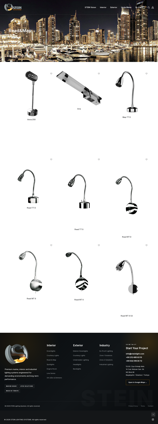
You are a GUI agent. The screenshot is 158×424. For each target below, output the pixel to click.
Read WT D (126, 237)
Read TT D (31, 208)
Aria (79, 109)
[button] (149, 7)
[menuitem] (90, 7)
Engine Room (52, 369)
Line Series (51, 373)
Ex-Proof (139, 7)
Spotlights (50, 364)
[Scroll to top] (153, 414)
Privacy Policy (133, 406)
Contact (150, 406)
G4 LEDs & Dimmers (54, 378)
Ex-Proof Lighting (106, 351)
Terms (143, 406)
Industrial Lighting (106, 364)
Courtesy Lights (53, 355)
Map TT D (127, 117)
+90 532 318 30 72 (134, 361)
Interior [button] (103, 7)
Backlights (77, 369)
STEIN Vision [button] (90, 7)
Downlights (51, 351)
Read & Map (51, 360)
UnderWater (126, 7)
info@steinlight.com (135, 354)
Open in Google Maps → (137, 382)
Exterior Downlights (80, 351)
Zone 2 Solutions (106, 360)
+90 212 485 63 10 (134, 357)
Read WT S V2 (127, 316)
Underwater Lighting (81, 360)
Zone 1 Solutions (105, 355)
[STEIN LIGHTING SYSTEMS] (13, 7)
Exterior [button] (113, 7)
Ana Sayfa (13, 56)
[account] (152, 7)
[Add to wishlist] (51, 73)
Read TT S (79, 229)
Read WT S (31, 299)
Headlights (77, 364)
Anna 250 (31, 120)
